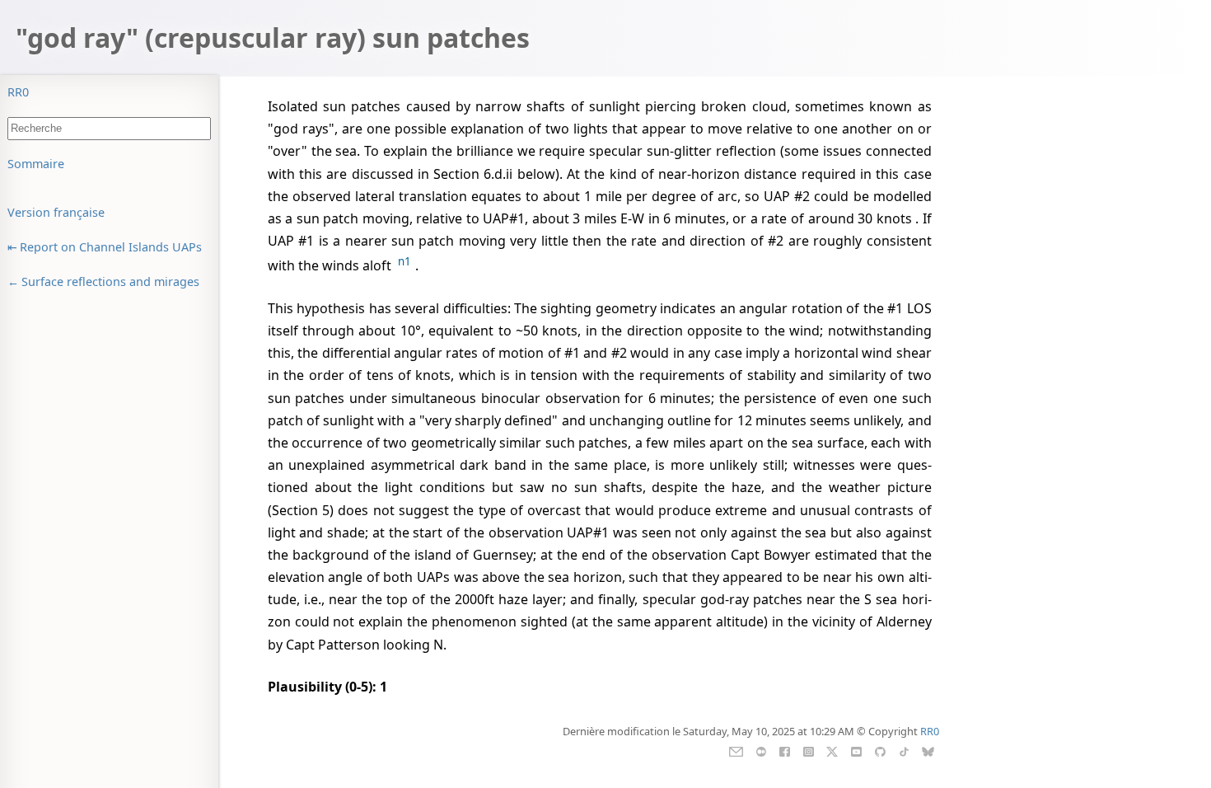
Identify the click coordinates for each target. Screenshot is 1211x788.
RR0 (18, 92)
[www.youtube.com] (856, 750)
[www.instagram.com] (808, 750)
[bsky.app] (928, 750)
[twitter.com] (832, 750)
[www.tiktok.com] (904, 750)
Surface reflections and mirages (110, 281)
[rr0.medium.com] (760, 750)
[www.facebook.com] (784, 750)
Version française (56, 212)
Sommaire (35, 163)
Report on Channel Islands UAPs (111, 247)
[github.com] (880, 750)
